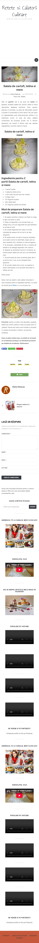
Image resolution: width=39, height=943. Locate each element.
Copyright (6, 936)
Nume (4, 452)
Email (4, 460)
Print (21, 374)
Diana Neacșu (15, 94)
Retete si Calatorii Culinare (19, 11)
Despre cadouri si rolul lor (23, 405)
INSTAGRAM (33, 936)
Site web (4, 468)
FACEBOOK (19, 938)
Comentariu (6, 434)
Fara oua (17, 96)
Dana (14, 285)
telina (27, 364)
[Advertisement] (19, 40)
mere (19, 364)
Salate (23, 96)
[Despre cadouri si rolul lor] (10, 405)
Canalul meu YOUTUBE (19, 936)
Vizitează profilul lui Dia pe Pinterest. (19, 733)
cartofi (12, 364)
